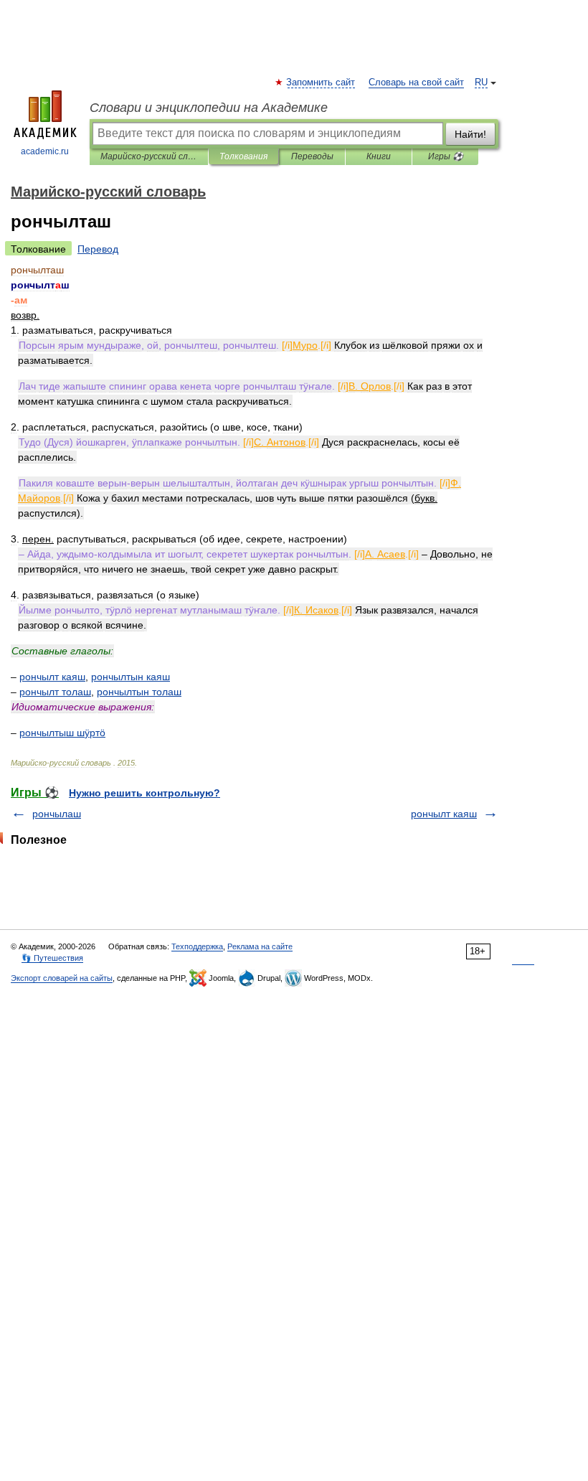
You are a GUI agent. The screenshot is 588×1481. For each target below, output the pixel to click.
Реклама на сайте (260, 946)
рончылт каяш (444, 813)
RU (481, 82)
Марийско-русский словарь (148, 156)
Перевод (97, 249)
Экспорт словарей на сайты (62, 978)
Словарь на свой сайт (416, 82)
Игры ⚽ (445, 156)
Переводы (312, 156)
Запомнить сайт (321, 82)
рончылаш (56, 813)
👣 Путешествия (52, 958)
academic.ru (45, 151)
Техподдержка (197, 946)
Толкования (243, 156)
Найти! (470, 134)
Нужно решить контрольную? (144, 793)
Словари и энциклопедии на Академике (209, 107)
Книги (378, 156)
